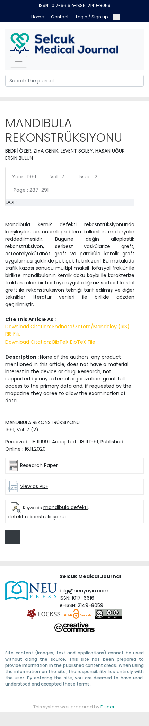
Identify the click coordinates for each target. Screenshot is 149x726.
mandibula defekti (65, 507)
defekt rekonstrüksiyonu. (37, 516)
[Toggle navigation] (18, 62)
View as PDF (34, 486)
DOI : (11, 202)
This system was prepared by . (74, 707)
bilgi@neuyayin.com (84, 590)
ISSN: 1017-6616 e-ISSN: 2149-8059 (75, 5)
